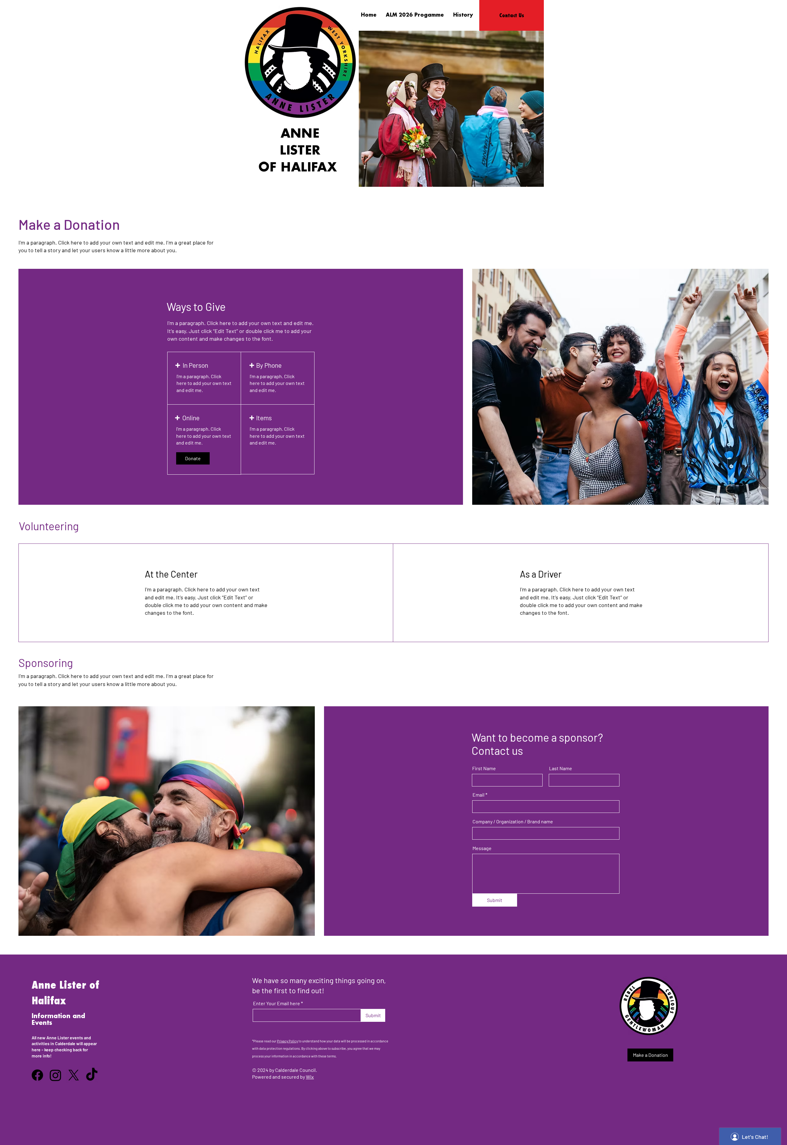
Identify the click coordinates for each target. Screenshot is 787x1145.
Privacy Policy (287, 1041)
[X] (73, 1075)
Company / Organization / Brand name (513, 821)
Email (478, 794)
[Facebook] (37, 1075)
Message (482, 848)
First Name (484, 768)
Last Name (560, 768)
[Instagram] (55, 1075)
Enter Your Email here (276, 1003)
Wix (310, 1077)
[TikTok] (91, 1075)
